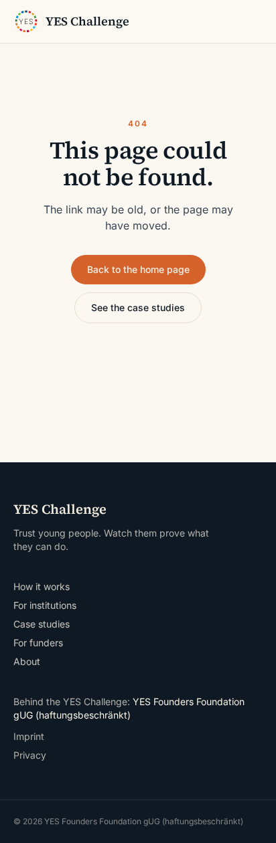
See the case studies (138, 307)
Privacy (29, 755)
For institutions (44, 605)
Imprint (28, 736)
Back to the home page (138, 269)
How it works (41, 586)
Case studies (41, 624)
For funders (38, 642)
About (26, 661)
